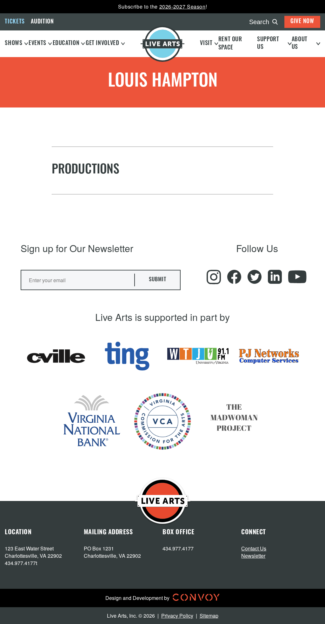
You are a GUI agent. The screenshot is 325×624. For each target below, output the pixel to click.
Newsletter (253, 555)
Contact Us (253, 548)
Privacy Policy (177, 615)
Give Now (302, 22)
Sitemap (209, 615)
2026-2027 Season (182, 6)
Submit (157, 280)
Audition (42, 22)
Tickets (14, 22)
